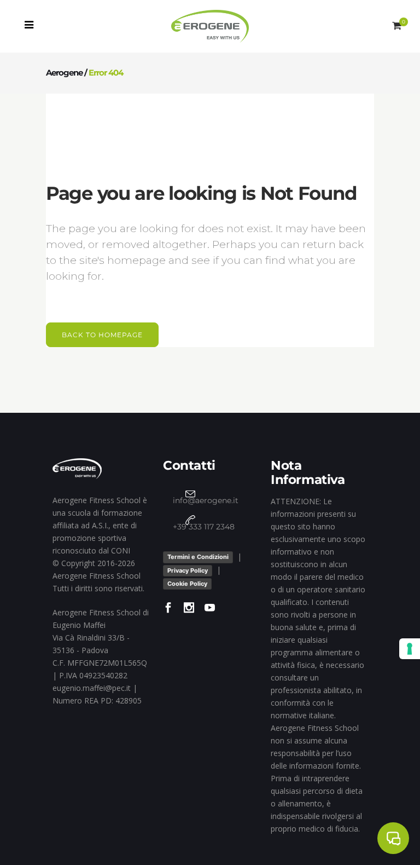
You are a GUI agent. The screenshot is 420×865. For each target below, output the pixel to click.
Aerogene (64, 72)
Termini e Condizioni (198, 557)
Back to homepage (102, 335)
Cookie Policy (187, 583)
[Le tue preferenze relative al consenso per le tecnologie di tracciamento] (409, 648)
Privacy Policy (187, 570)
